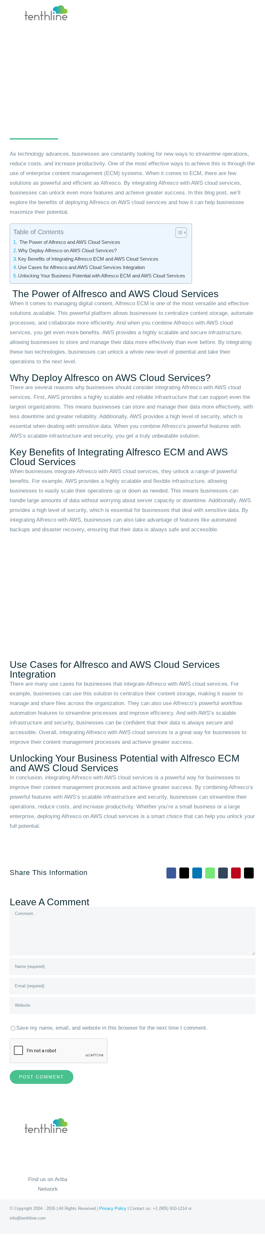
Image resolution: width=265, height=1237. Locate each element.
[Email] (248, 873)
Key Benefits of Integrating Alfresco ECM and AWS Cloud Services (88, 259)
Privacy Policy (112, 1208)
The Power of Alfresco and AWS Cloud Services (69, 242)
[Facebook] (171, 873)
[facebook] (120, 1230)
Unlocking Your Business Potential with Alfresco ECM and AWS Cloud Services (101, 275)
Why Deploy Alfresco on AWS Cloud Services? (67, 250)
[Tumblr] (223, 873)
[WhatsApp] (210, 873)
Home (16, 107)
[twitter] (132, 1230)
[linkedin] (144, 1230)
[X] (184, 873)
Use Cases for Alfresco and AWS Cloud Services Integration (81, 267)
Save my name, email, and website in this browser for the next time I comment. (111, 1028)
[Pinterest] (235, 873)
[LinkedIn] (197, 873)
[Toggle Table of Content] (178, 232)
